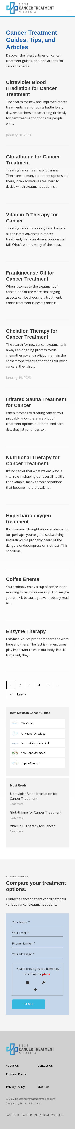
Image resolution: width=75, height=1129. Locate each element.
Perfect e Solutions (30, 1103)
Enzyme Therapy (26, 631)
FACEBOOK (12, 1115)
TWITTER (27, 1115)
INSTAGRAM (41, 1115)
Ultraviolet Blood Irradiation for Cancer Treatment (31, 88)
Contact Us (45, 1065)
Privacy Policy (15, 1086)
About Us (12, 1065)
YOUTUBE (57, 1115)
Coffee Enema (22, 579)
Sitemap (43, 1086)
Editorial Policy (16, 1074)
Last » (21, 694)
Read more (16, 804)
